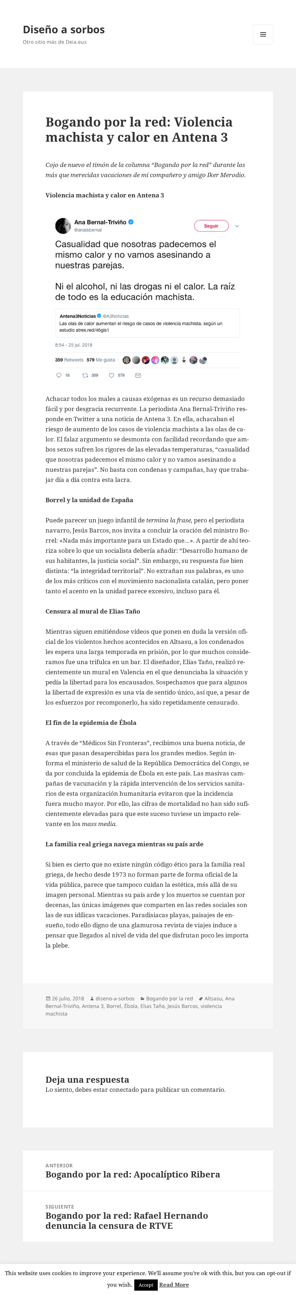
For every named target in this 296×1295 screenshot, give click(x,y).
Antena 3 (93, 1006)
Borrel (113, 1006)
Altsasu (213, 998)
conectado (124, 1089)
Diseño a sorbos (64, 29)
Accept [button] (146, 1285)
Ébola (131, 1006)
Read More (174, 1284)
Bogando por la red (169, 998)
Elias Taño (152, 1006)
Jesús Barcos (182, 1006)
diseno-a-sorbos (115, 998)
